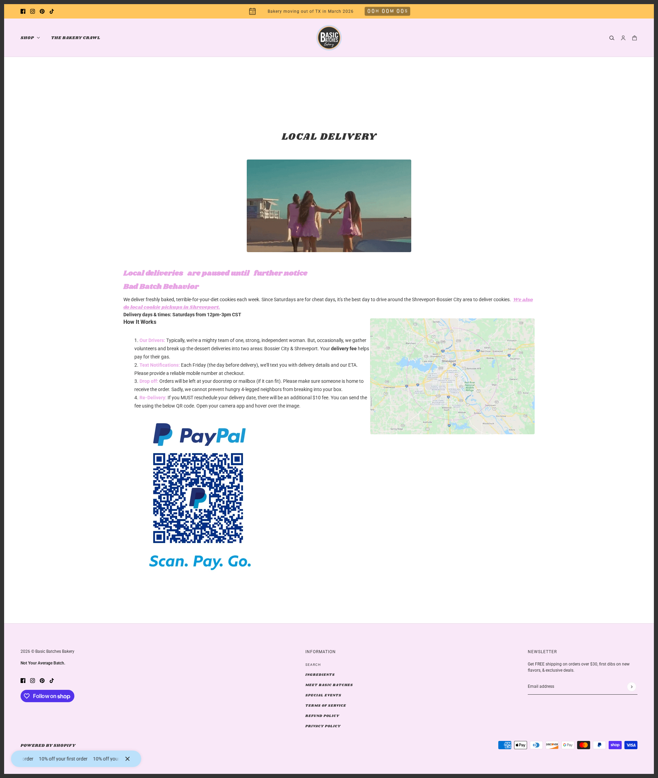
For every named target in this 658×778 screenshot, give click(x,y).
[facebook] (23, 11)
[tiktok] (52, 11)
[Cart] (634, 38)
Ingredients (320, 674)
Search (313, 665)
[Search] (612, 38)
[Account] (623, 38)
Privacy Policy (323, 726)
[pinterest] (42, 11)
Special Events (323, 695)
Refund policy (322, 716)
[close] (127, 759)
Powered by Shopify (48, 745)
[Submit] (631, 686)
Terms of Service (325, 705)
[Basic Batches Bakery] (329, 37)
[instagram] (32, 11)
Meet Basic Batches (329, 685)
